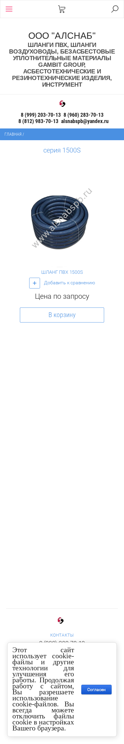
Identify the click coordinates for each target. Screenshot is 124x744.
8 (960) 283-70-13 (84, 115)
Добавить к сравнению (69, 283)
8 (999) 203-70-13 (41, 115)
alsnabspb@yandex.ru (85, 121)
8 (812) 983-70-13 (38, 121)
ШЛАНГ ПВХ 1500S (61, 272)
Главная (13, 134)
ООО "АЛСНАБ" (62, 36)
